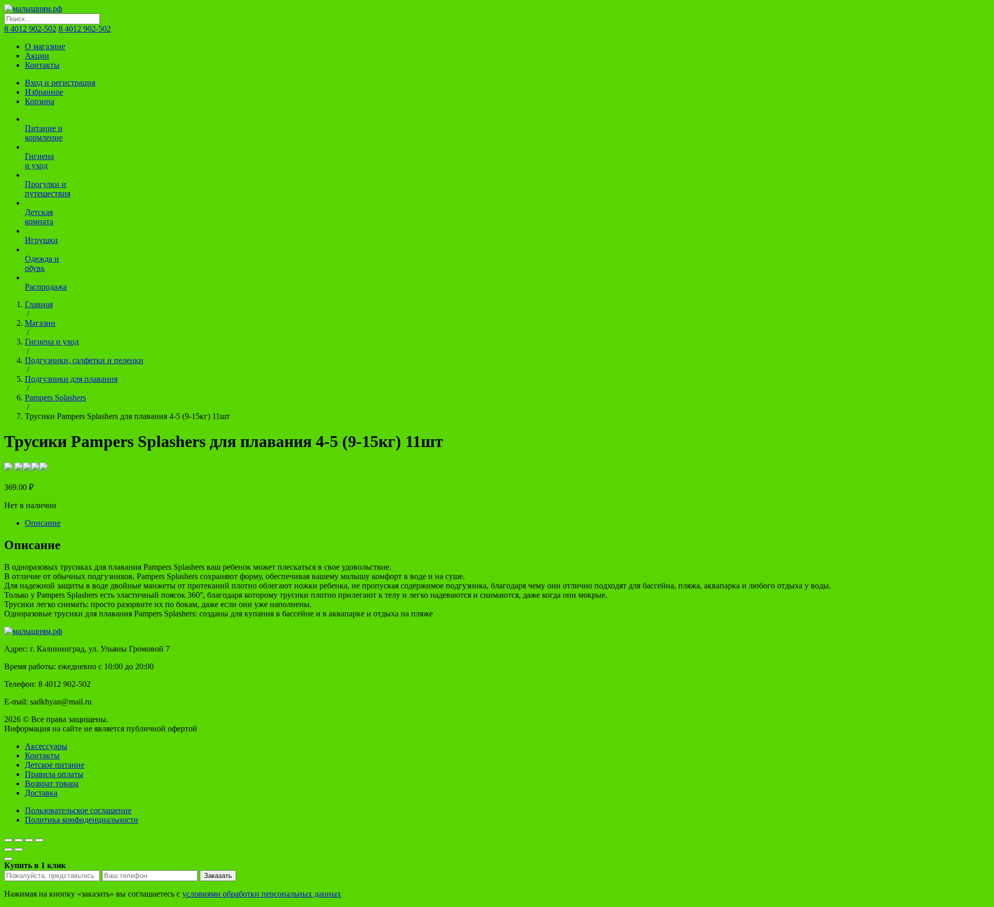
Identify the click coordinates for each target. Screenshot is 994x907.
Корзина (39, 101)
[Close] (8, 858)
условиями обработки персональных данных (261, 893)
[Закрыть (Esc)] (8, 840)
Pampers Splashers (55, 397)
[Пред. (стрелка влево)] (8, 849)
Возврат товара (52, 783)
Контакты (42, 65)
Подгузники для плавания (71, 379)
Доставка (41, 792)
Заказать (218, 876)
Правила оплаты (54, 774)
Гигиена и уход (52, 341)
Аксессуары (46, 746)
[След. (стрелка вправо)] (18, 849)
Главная (39, 304)
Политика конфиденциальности (81, 819)
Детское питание (54, 764)
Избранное (44, 92)
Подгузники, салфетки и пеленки (84, 360)
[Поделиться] (18, 840)
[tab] (507, 523)
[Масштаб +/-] (39, 840)
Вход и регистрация (60, 82)
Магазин (40, 323)
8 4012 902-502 (30, 28)
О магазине (45, 46)
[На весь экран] (29, 840)
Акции (37, 55)
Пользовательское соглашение (78, 810)
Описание (43, 523)
